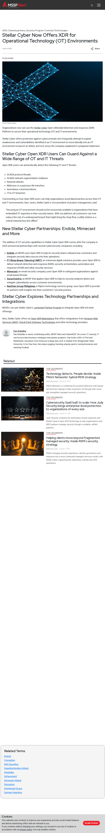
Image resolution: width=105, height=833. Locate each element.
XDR (4, 30)
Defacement (10, 776)
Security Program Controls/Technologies (47, 30)
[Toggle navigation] (99, 5)
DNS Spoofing (11, 764)
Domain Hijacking (13, 792)
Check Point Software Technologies (37, 322)
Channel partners (16, 30)
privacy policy (26, 829)
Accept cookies (91, 823)
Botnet (7, 756)
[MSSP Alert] (14, 5)
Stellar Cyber (40, 127)
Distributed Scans (13, 788)
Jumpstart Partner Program (48, 307)
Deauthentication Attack (16, 768)
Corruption (9, 760)
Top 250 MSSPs (54, 369)
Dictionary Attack (12, 780)
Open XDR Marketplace (42, 318)
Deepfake (9, 772)
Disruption (9, 784)
